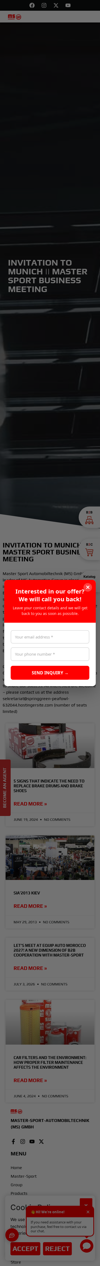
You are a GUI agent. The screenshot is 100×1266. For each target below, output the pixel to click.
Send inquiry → (50, 673)
